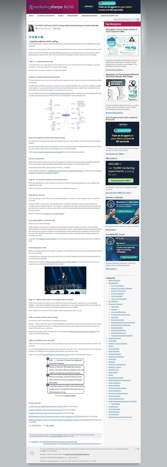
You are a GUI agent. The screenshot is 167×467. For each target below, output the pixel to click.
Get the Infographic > (114, 70)
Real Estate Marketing (118, 330)
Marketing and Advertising (117, 364)
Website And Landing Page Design (120, 417)
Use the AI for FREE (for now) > (119, 193)
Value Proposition (114, 409)
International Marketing (116, 357)
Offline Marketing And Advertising (119, 380)
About (31, 15)
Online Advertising (115, 383)
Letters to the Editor (45, 15)
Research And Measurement (118, 393)
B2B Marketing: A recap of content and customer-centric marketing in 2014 (53, 416)
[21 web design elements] (122, 102)
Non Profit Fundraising (116, 378)
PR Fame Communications (117, 388)
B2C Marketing (113, 301)
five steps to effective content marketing (83, 331)
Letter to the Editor (56, 436)
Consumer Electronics (118, 312)
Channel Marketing (117, 294)
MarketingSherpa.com (109, 15)
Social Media (115, 404)
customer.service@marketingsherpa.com (77, 454)
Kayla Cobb (57, 28)
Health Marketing (117, 328)
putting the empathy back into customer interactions (66, 171)
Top (138, 449)
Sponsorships (72, 15)
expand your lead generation (59, 93)
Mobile (111, 375)
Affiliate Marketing (114, 280)
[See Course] (122, 260)
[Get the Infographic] (122, 57)
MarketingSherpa (34, 453)
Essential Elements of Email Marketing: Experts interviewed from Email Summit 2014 (71, 444)
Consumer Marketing (115, 304)
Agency (61, 15)
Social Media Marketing (116, 399)
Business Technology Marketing (121, 288)
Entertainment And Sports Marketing (123, 322)
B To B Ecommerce (117, 286)
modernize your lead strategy (54, 214)
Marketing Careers (115, 367)
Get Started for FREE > (115, 154)
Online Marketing (114, 385)
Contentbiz (114, 317)
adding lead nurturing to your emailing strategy (61, 262)
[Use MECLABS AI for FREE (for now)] (122, 184)
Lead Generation (36, 425)
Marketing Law (113, 370)
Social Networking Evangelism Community (123, 401)
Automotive (115, 307)
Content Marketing (115, 338)
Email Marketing (114, 349)
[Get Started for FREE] (122, 145)
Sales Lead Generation (119, 299)
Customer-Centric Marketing (118, 343)
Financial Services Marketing (120, 325)
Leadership (112, 359)
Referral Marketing (115, 391)
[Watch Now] (122, 223)
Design (111, 346)
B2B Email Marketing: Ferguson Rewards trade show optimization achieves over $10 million (59, 420)
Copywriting (113, 341)
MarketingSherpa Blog (52, 7)
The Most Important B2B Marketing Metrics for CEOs (46, 406)
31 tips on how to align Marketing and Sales (47, 152)
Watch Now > (111, 230)
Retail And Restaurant (118, 333)
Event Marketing (114, 351)
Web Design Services (89, 15)
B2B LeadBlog (50, 425)
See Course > (111, 269)
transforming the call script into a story (56, 355)
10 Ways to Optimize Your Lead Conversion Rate (45, 410)
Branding (114, 309)
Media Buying (113, 372)
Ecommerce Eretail (117, 320)
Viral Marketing (114, 414)
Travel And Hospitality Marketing (122, 335)
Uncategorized (113, 406)
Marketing (112, 362)
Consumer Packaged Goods (120, 315)
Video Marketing (114, 412)
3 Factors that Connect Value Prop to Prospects (44, 413)
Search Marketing (114, 396)
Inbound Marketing (115, 354)
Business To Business (118, 291)
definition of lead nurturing (48, 239)
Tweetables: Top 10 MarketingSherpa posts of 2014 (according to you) (54, 442)
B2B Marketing (113, 283)
